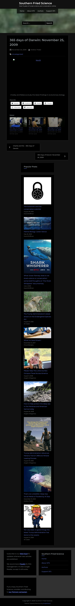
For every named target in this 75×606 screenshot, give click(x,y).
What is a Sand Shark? (32, 340)
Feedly (22, 564)
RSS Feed (24, 554)
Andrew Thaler (35, 50)
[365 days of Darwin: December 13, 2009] (18, 122)
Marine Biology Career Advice (35, 232)
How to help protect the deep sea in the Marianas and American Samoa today (37, 406)
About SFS (31, 11)
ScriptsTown (47, 603)
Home (22, 11)
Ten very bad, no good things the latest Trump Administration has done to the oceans (37, 532)
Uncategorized (17, 54)
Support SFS (50, 11)
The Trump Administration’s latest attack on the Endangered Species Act (37, 316)
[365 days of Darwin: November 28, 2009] (37, 122)
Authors (40, 11)
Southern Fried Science (35, 3)
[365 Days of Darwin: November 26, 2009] (56, 122)
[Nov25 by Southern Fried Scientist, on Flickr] (37, 75)
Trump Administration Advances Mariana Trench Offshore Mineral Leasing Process (36, 455)
